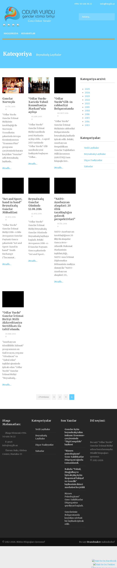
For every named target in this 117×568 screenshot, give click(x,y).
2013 (87, 125)
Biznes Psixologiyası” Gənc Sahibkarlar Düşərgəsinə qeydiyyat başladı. (74, 499)
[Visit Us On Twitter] (104, 565)
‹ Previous (43, 397)
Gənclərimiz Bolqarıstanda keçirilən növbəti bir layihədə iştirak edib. (74, 517)
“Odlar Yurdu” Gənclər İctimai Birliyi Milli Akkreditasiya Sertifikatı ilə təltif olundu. (12, 321)
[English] (94, 429)
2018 (87, 110)
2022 (87, 99)
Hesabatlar (28, 33)
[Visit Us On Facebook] (104, 561)
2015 (87, 118)
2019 (87, 107)
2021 (87, 103)
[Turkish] (100, 429)
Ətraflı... (6, 168)
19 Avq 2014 (10, 217)
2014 (87, 121)
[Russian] (97, 429)
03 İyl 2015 (10, 106)
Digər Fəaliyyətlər (93, 160)
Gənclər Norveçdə (8, 100)
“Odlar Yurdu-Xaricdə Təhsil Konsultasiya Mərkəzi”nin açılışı (38, 105)
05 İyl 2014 (62, 224)
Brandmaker (94, 542)
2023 (87, 96)
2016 (87, 114)
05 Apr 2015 (36, 116)
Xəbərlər (88, 166)
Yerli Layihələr (91, 147)
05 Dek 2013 (10, 334)
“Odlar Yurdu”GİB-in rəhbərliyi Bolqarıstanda (64, 103)
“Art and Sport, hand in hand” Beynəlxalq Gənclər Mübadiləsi (12, 205)
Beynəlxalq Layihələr (95, 154)
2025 (87, 89)
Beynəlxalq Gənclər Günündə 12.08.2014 (36, 204)
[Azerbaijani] (91, 429)
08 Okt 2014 (62, 113)
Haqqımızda (11, 33)
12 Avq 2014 (36, 214)
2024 (87, 92)
